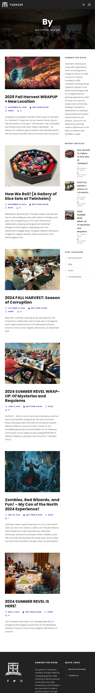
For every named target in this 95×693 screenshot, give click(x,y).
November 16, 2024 (17, 204)
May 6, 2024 (14, 612)
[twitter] (14, 681)
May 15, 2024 (14, 515)
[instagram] (21, 681)
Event (11, 111)
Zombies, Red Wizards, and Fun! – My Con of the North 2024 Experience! (32, 504)
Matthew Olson (41, 107)
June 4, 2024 (14, 406)
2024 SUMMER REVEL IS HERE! (27, 604)
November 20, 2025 (17, 107)
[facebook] (8, 681)
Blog (10, 208)
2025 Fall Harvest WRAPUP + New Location (31, 99)
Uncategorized (74, 277)
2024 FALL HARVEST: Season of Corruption (32, 300)
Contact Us (73, 675)
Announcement (75, 258)
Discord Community (77, 669)
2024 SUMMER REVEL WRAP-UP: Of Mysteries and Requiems (32, 396)
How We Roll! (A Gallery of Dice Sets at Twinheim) (31, 196)
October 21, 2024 (16, 308)
